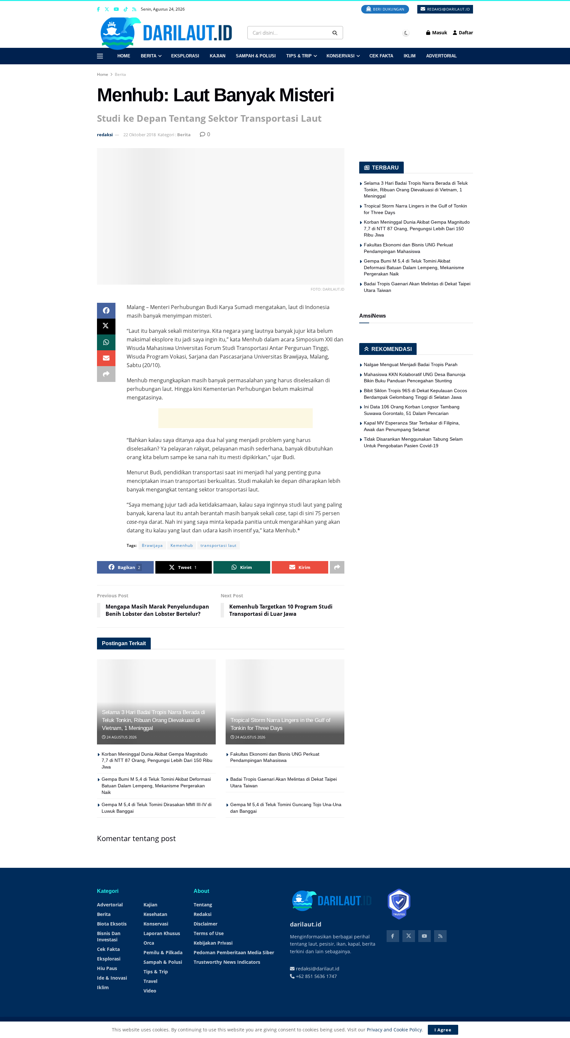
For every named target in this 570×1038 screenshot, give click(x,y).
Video (149, 991)
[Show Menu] (100, 56)
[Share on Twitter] (106, 326)
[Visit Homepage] (168, 32)
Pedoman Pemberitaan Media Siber (234, 952)
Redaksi (202, 914)
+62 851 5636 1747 (316, 976)
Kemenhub (182, 545)
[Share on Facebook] (106, 311)
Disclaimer (205, 924)
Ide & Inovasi (112, 978)
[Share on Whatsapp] (106, 342)
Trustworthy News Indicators (227, 962)
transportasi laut (219, 545)
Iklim (410, 55)
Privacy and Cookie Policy (394, 1029)
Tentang (203, 904)
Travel (150, 981)
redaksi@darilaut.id (448, 9)
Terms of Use (209, 933)
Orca (148, 943)
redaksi (105, 135)
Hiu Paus (107, 968)
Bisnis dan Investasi (108, 936)
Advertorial (441, 55)
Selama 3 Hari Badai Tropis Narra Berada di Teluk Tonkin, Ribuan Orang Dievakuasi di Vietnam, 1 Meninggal (153, 720)
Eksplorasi (185, 55)
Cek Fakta (381, 55)
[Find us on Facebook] (98, 9)
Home (123, 55)
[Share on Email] (106, 358)
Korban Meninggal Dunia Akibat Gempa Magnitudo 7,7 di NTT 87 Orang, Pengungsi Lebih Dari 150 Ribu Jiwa (157, 760)
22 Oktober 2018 (139, 135)
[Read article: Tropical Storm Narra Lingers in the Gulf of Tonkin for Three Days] (285, 701)
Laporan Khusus (161, 933)
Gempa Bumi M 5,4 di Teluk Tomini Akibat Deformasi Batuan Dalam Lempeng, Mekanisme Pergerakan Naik (156, 785)
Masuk (439, 32)
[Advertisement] (235, 418)
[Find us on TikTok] (126, 9)
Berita (148, 55)
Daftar (465, 32)
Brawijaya (152, 545)
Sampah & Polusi (256, 55)
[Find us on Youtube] (116, 9)
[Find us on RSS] (134, 9)
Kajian (217, 55)
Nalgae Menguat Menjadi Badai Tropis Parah (411, 364)
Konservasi (341, 55)
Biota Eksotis (112, 924)
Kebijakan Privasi (213, 943)
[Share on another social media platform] (106, 374)
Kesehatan (155, 914)
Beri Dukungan (388, 9)
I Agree (443, 1030)
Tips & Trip (299, 55)
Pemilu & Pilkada (162, 952)
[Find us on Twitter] (107, 9)
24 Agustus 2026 (121, 737)
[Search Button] (336, 32)
